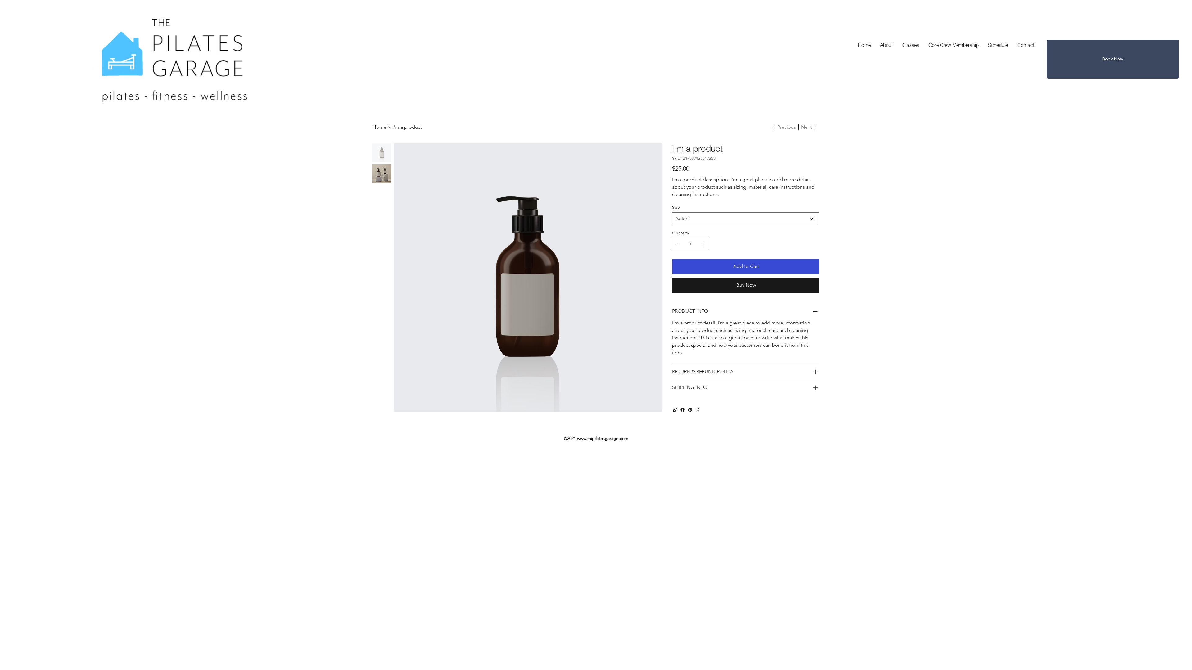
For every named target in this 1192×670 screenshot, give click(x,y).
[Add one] (703, 244)
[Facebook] (683, 410)
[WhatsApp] (675, 410)
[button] (1113, 59)
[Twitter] (697, 410)
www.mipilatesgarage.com (602, 438)
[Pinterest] (690, 410)
